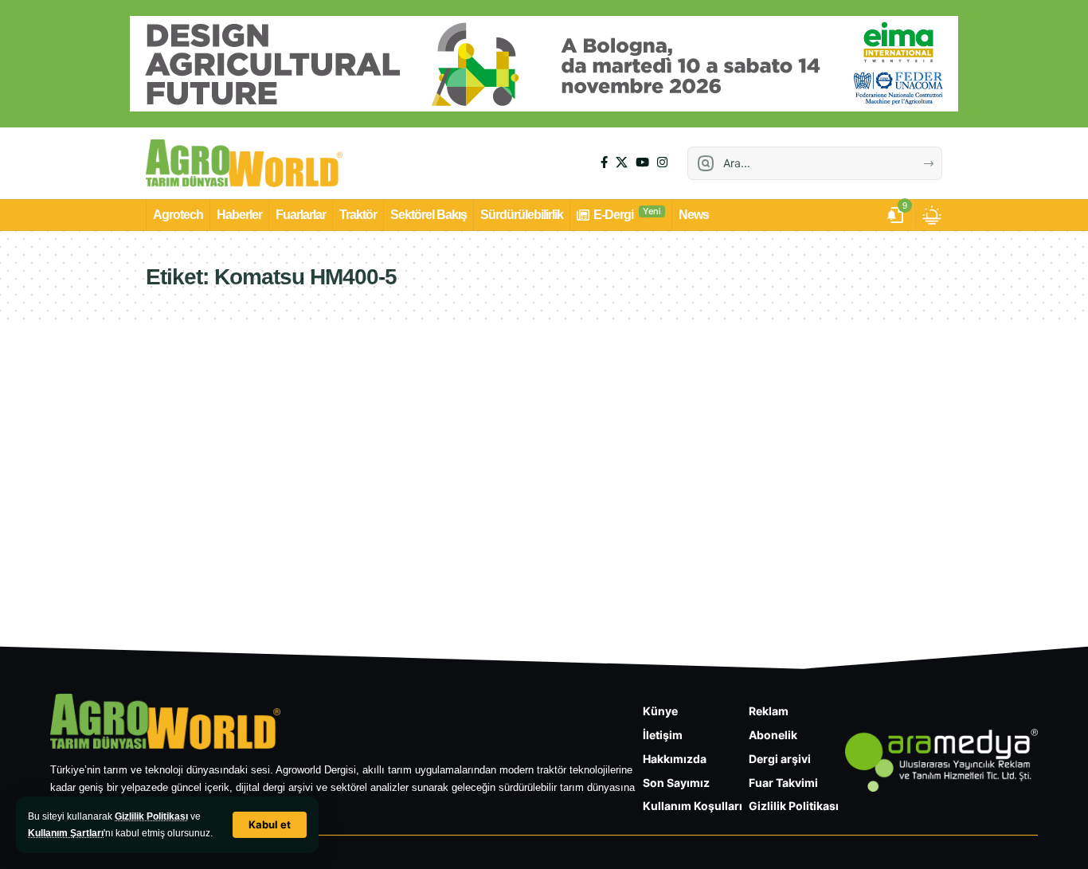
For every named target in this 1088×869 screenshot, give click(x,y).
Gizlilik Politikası (151, 816)
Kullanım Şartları (66, 833)
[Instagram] (662, 162)
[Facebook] (604, 162)
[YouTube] (642, 162)
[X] (622, 162)
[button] (270, 825)
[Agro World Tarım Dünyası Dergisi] (244, 163)
